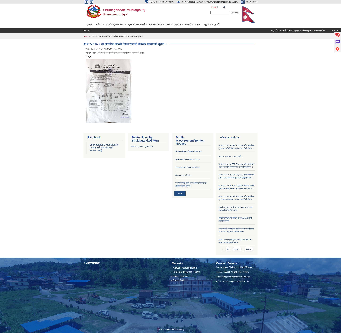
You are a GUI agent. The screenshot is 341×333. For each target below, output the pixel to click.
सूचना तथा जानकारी (136, 24)
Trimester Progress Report (186, 272)
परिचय (99, 24)
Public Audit (179, 280)
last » (248, 249)
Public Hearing (180, 276)
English (214, 7)
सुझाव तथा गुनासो (211, 24)
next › (237, 249)
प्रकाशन (177, 24)
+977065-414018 (230, 272)
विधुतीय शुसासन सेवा (115, 24)
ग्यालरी (188, 24)
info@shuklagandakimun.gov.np (236, 277)
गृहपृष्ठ (89, 24)
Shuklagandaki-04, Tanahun (241, 267)
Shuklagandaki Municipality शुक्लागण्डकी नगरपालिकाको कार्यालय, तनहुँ (104, 147)
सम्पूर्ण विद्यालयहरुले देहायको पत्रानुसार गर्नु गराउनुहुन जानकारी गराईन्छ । (287, 30)
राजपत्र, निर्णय (155, 24)
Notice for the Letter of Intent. (187, 159)
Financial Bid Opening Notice (187, 167)
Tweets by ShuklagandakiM (141, 146)
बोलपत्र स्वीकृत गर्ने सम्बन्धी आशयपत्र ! (188, 151)
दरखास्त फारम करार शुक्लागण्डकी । (231, 156)
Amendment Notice (183, 175)
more (180, 193)
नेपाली (223, 7)
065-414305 (243, 272)
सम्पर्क (197, 24)
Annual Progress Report (185, 268)
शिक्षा (168, 24)
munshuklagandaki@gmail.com (235, 281)
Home (86, 36)
